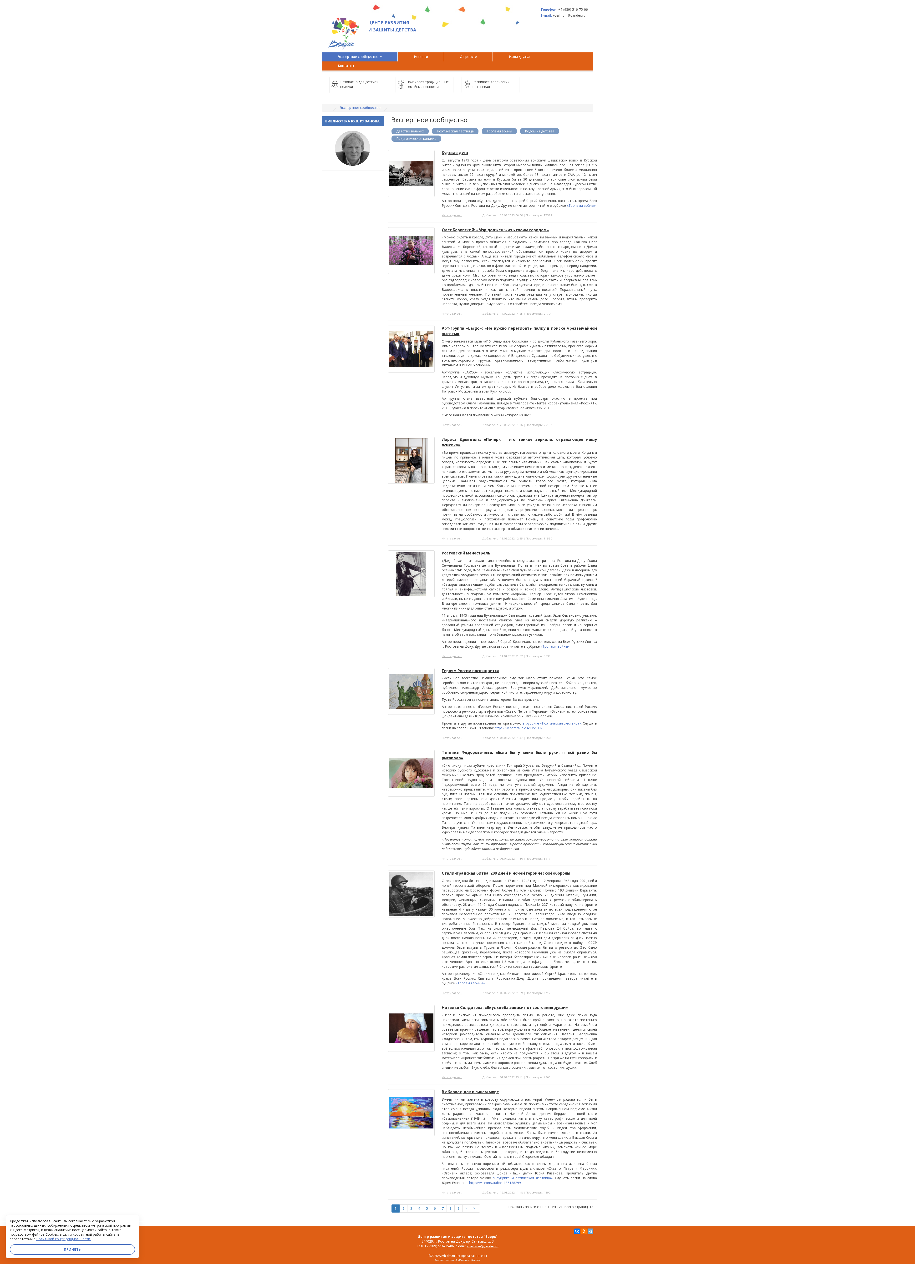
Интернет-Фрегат (469, 1260)
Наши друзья (520, 56)
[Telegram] (590, 1231)
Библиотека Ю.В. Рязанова (352, 121)
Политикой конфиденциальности (63, 1239)
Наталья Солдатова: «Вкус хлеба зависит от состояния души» (505, 1007)
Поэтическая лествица (455, 131)
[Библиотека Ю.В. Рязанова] (353, 148)
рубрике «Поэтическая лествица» (553, 723)
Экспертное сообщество (358, 56)
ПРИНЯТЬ (72, 1249)
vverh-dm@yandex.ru (482, 1246)
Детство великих (410, 131)
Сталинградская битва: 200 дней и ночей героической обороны (506, 873)
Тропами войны (499, 131)
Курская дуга (455, 152)
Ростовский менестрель (466, 553)
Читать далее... (452, 215)
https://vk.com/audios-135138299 (520, 728)
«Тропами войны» (581, 205)
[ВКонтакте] (577, 1231)
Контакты (346, 65)
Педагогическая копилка (416, 138)
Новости (421, 56)
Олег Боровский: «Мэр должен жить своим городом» (495, 229)
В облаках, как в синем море (470, 1091)
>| (475, 1208)
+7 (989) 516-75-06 (573, 9)
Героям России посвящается (470, 670)
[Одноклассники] (584, 1231)
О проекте (468, 56)
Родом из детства (539, 131)
